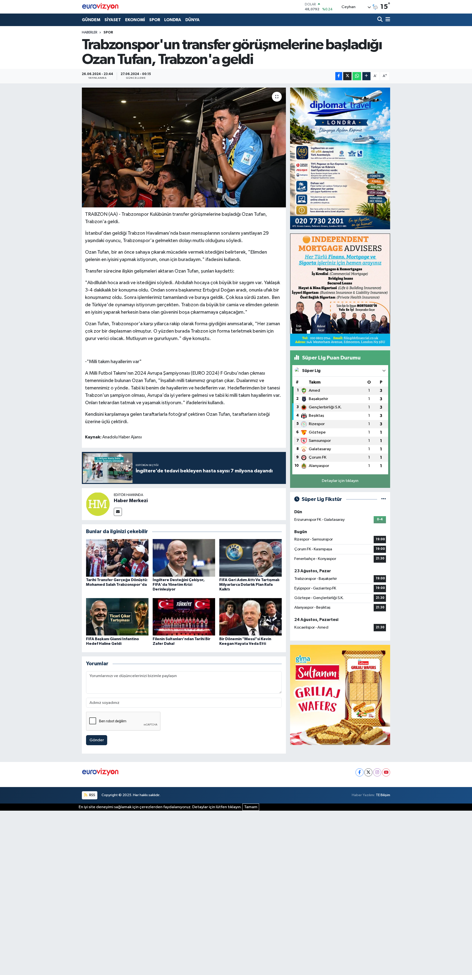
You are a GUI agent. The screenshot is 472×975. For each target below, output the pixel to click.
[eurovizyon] (100, 6)
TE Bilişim (383, 795)
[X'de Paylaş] (347, 76)
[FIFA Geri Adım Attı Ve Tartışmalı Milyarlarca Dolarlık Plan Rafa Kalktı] (250, 558)
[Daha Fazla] (366, 76)
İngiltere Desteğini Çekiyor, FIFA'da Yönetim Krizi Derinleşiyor (179, 584)
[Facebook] (359, 772)
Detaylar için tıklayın (340, 481)
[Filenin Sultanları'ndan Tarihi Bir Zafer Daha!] (184, 617)
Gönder (96, 740)
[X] (368, 772)
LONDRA (172, 20)
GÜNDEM (91, 20)
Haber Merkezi (131, 500)
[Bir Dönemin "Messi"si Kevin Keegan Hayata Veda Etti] (250, 617)
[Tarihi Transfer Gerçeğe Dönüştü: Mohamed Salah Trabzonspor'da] (117, 558)
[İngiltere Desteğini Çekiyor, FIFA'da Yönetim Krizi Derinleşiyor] (184, 558)
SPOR (154, 20)
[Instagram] (377, 772)
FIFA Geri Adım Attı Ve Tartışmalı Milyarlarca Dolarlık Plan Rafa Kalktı (249, 584)
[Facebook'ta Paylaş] (338, 76)
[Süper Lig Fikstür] (383, 499)
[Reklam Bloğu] (340, 158)
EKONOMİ (135, 20)
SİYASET (112, 20)
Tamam (250, 807)
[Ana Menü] (387, 20)
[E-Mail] (118, 512)
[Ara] (380, 20)
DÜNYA (192, 20)
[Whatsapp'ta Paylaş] (357, 76)
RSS (91, 795)
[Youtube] (386, 772)
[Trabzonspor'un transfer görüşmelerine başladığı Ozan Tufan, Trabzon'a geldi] (184, 147)
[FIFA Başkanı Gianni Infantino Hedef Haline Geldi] (117, 617)
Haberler (89, 32)
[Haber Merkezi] (98, 504)
